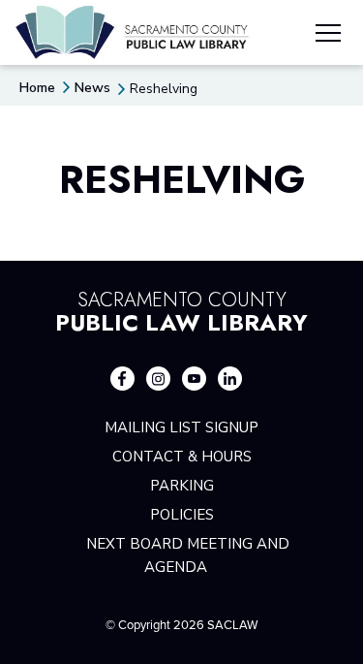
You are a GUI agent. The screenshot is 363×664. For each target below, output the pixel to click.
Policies (182, 514)
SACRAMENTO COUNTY (181, 309)
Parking (182, 485)
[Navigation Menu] (328, 35)
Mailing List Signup (181, 427)
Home (37, 88)
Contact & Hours (182, 456)
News (92, 88)
